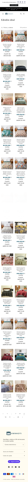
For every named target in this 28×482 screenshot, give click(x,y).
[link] (24, 413)
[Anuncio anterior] (3, 9)
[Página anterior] (3, 413)
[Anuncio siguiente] (25, 9)
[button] (3, 13)
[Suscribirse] (23, 445)
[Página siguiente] (22, 417)
